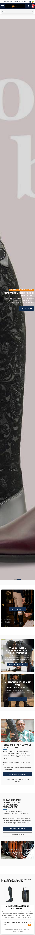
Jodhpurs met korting (17, 834)
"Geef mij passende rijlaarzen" (17, 774)
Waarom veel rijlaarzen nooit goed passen (17, 780)
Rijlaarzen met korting (17, 829)
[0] (33, 6)
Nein (18, 927)
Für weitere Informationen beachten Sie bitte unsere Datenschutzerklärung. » (17, 930)
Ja (29, 925)
